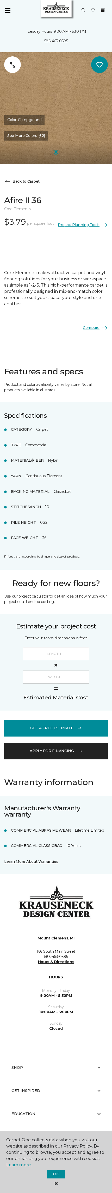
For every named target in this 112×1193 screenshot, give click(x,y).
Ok (56, 1174)
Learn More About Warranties (31, 861)
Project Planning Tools (78, 224)
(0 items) (103, 10)
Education (23, 1113)
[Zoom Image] (12, 64)
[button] (83, 10)
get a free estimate (51, 728)
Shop (17, 1067)
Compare (91, 327)
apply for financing (52, 750)
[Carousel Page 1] (56, 152)
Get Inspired (25, 1090)
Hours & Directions (56, 961)
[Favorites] (93, 10)
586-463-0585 (56, 41)
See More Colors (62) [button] (26, 135)
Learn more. (19, 1164)
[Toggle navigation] (7, 10)
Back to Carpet (26, 181)
